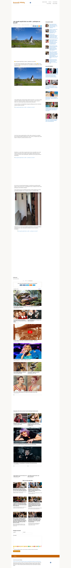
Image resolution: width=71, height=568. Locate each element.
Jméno (14, 532)
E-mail (24, 532)
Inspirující (30, 280)
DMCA (30, 561)
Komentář (14, 535)
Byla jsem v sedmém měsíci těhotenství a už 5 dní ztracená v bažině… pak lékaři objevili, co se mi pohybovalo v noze (34, 490)
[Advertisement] (35, 12)
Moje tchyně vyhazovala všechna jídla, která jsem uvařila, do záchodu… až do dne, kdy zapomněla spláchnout (20, 489)
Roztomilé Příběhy (19, 2)
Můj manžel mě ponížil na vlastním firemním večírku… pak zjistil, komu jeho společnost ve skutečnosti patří (53, 61)
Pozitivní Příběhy (49, 3)
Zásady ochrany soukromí (17, 561)
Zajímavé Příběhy (55, 3)
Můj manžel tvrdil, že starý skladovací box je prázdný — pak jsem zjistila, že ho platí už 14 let (52, 98)
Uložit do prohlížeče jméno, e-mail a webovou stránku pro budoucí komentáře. (26, 549)
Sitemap (15, 556)
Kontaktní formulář (35, 561)
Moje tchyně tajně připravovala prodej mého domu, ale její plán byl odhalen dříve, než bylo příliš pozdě (51, 120)
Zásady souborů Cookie (25, 561)
